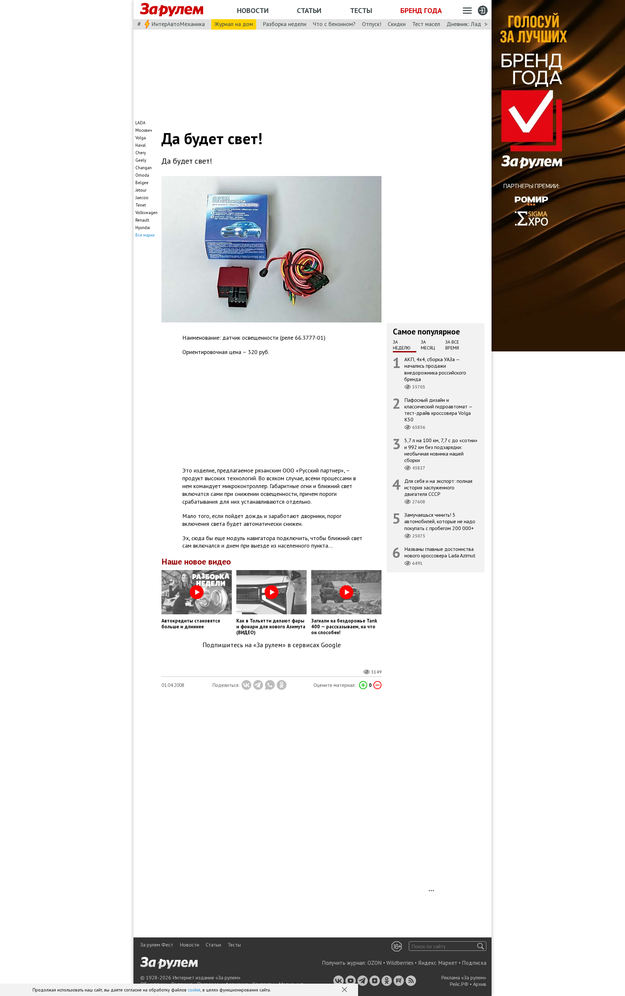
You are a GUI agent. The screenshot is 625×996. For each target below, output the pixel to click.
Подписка (474, 962)
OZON (375, 962)
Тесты (361, 10)
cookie (194, 990)
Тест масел (426, 24)
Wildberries (399, 962)
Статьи (309, 10)
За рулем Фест (156, 944)
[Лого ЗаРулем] (171, 10)
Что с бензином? (334, 24)
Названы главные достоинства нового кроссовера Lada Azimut (440, 552)
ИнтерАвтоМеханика (178, 24)
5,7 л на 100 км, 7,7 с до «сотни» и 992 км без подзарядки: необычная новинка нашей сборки (441, 450)
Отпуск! (371, 24)
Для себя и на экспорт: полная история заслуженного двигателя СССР (438, 487)
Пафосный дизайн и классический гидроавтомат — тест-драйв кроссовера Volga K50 (438, 410)
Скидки (397, 24)
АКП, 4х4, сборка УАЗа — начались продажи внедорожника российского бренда (435, 369)
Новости (253, 10)
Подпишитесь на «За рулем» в (271, 645)
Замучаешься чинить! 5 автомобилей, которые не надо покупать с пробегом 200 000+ (439, 521)
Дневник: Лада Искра (474, 24)
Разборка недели (284, 24)
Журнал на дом (234, 24)
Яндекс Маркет (437, 962)
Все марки (145, 235)
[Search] (480, 946)
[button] (345, 990)
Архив (479, 984)
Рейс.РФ (459, 984)
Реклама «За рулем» (463, 977)
